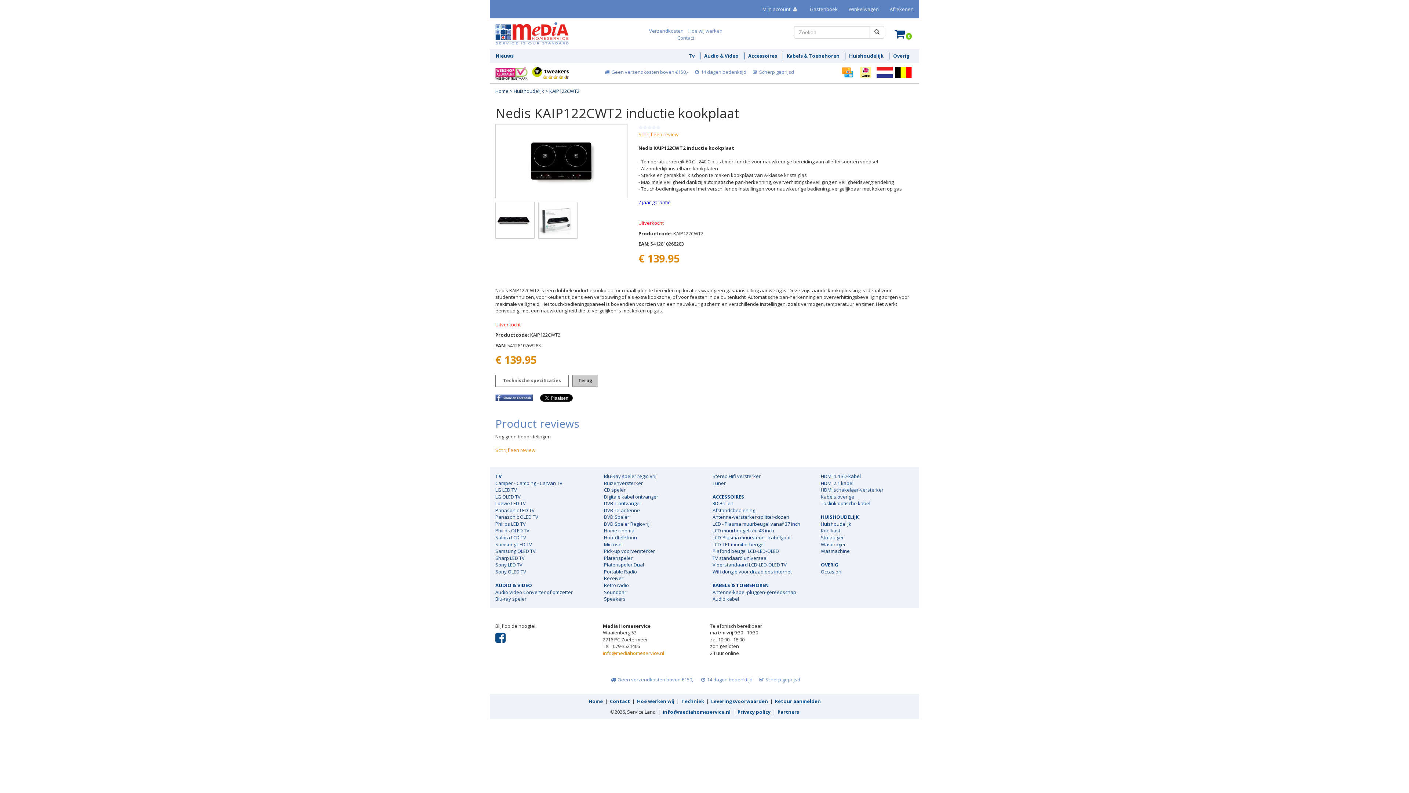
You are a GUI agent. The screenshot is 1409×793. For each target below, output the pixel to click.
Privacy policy (754, 712)
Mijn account (776, 9)
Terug (585, 380)
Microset (613, 544)
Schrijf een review (658, 134)
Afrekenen (902, 9)
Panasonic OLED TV (516, 517)
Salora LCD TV (510, 537)
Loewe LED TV (510, 503)
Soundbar (615, 592)
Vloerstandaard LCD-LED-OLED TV (750, 564)
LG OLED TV (508, 496)
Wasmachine (835, 551)
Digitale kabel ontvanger (631, 496)
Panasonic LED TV (515, 510)
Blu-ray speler (511, 598)
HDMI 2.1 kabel (837, 483)
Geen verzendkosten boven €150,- (649, 72)
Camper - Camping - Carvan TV (528, 483)
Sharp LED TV (510, 558)
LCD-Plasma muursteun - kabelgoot (752, 537)
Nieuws (505, 55)
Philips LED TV (510, 524)
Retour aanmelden (798, 701)
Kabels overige (837, 496)
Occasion (831, 571)
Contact (685, 38)
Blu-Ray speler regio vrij (630, 476)
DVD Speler (616, 517)
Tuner (719, 483)
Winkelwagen (864, 9)
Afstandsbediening (734, 510)
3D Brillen (723, 503)
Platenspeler (618, 558)
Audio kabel (726, 598)
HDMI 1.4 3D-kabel (841, 476)
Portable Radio (620, 571)
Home (502, 91)
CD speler (615, 489)
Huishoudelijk (529, 91)
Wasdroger (833, 544)
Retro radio (616, 585)
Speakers (615, 598)
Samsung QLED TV (515, 551)
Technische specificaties (532, 380)
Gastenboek (824, 9)
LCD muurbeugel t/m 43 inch (743, 530)
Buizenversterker (623, 483)
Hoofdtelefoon (620, 537)
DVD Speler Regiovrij (626, 524)
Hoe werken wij (655, 701)
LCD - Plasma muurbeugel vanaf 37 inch (756, 524)
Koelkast (830, 530)
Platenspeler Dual (624, 564)
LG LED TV (506, 489)
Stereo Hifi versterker (737, 476)
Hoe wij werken (705, 31)
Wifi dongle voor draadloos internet (752, 571)
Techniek (692, 701)
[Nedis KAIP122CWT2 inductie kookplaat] (561, 160)
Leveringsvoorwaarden (739, 701)
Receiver (613, 578)
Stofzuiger (832, 537)
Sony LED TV (509, 564)
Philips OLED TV (512, 530)
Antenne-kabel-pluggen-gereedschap (754, 592)
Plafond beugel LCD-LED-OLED (746, 551)
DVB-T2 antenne (622, 510)
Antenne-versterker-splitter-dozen (751, 517)
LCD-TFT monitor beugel (739, 544)
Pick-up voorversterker (629, 551)
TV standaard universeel (740, 558)
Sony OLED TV (510, 571)
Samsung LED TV (513, 544)
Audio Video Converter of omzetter (534, 592)
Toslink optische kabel (845, 503)
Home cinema (619, 530)
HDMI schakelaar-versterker (852, 489)
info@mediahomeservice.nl (633, 653)
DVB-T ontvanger (622, 503)
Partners (788, 712)
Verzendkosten (666, 31)
